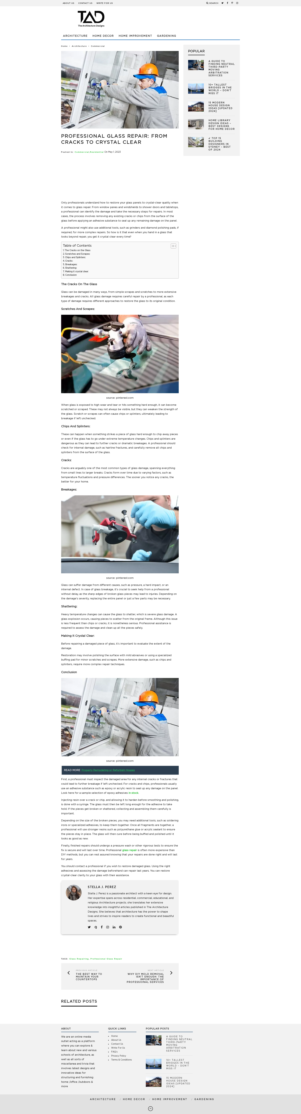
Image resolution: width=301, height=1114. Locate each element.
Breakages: (71, 264)
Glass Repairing (79, 959)
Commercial (82, 152)
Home (64, 46)
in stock (133, 793)
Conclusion (71, 275)
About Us (68, 3)
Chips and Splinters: (75, 257)
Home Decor (103, 36)
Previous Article (87, 970)
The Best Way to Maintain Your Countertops (89, 977)
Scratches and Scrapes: (78, 254)
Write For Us (104, 3)
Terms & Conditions (121, 1060)
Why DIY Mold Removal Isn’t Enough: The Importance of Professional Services (145, 978)
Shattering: (71, 268)
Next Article (156, 970)
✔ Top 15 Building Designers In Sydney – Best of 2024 (220, 144)
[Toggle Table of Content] (171, 246)
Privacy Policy (118, 1056)
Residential (97, 152)
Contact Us (85, 3)
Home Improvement (135, 36)
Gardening (166, 36)
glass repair (129, 850)
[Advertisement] (183, 19)
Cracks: (69, 261)
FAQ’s (114, 1052)
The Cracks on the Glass (78, 250)
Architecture (75, 36)
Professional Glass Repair (106, 959)
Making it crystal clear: (77, 271)
